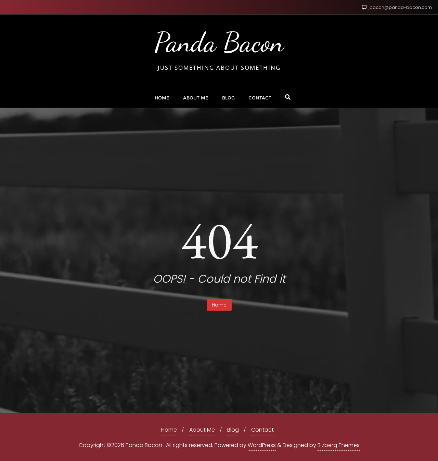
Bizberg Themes (339, 445)
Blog (233, 430)
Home (219, 304)
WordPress (262, 445)
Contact (262, 430)
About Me (202, 430)
